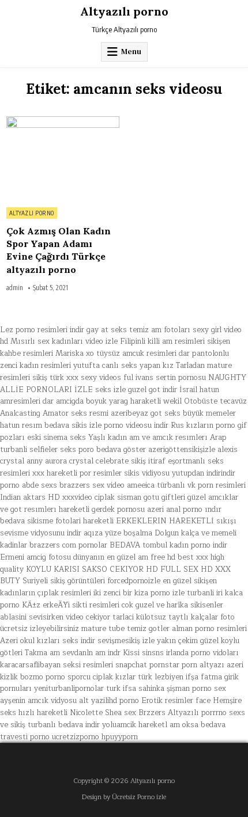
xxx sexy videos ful (99, 377)
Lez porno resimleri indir (42, 330)
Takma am (42, 653)
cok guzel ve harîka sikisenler (172, 605)
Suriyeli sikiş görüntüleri (63, 581)
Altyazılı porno (124, 11)
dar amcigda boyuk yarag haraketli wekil (112, 401)
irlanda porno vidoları (202, 653)
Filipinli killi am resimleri (162, 341)
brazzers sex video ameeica (107, 485)
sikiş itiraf (148, 461)
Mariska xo (74, 353)
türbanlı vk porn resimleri (201, 485)
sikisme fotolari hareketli (70, 521)
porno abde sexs (28, 485)
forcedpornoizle (133, 581)
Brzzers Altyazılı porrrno (182, 712)
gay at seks (107, 330)
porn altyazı (203, 665)
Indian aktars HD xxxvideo (46, 497)
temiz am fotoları (159, 330)
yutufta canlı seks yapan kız (123, 365)
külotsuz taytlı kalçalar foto (185, 617)
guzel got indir (152, 389)
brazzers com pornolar (68, 545)
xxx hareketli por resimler (77, 473)
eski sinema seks (56, 437)
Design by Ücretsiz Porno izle (124, 797)
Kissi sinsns (143, 653)
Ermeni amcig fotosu (35, 557)
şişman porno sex (196, 688)
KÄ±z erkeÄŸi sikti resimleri (70, 605)
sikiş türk (48, 377)
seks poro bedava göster (103, 449)
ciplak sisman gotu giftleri (140, 497)
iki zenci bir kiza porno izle (139, 593)
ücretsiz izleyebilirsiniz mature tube (62, 628)
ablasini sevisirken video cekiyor (55, 617)
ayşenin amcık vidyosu (38, 700)
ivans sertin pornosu (171, 377)
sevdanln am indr (91, 653)
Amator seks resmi (75, 413)
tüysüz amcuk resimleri (136, 353)
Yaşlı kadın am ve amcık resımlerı (148, 437)
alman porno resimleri (209, 628)
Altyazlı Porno (31, 213)
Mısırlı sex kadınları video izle (64, 341)
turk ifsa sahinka (135, 688)
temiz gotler (148, 628)
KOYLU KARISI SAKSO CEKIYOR (85, 569)
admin (14, 287)
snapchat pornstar (147, 665)
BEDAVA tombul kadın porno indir (168, 545)
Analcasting (20, 413)
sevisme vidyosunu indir (40, 533)
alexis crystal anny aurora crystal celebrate (119, 455)
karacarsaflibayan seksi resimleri (56, 665)
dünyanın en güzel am (110, 557)
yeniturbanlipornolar (69, 688)
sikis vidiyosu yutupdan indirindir (179, 473)
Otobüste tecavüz (215, 401)
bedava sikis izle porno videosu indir (106, 425)
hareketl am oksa (168, 725)
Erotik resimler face (176, 700)
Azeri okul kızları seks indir (47, 640)
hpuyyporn (120, 737)
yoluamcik (119, 725)
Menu (131, 51)
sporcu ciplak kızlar (101, 677)
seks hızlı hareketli (33, 712)
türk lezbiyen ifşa (168, 677)
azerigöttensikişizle (181, 449)
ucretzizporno (75, 737)
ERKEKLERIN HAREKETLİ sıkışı (176, 521)
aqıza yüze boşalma (118, 533)
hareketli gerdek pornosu (102, 509)
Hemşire (227, 700)
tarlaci (123, 617)
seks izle (110, 389)
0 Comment (99, 122)
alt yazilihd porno (109, 700)
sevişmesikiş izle (126, 640)
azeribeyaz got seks (146, 413)
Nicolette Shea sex (103, 712)
